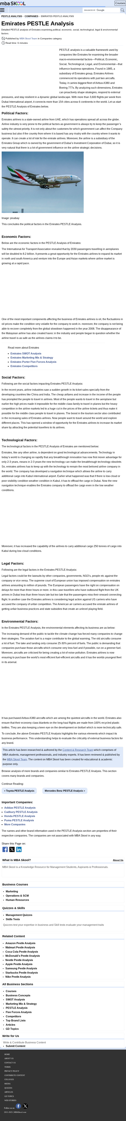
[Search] (123, 10)
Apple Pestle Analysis (18, 964)
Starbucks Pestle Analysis (21, 972)
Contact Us (10, 1063)
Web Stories (10, 1100)
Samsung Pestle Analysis (21, 968)
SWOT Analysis (15, 999)
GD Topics (12, 1028)
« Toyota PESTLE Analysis (19, 790)
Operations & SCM (17, 895)
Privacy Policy (11, 1071)
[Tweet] (12, 851)
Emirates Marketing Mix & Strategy (31, 357)
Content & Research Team (78, 750)
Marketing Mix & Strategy (21, 1003)
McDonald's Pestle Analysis (22, 955)
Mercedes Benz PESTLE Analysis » (65, 790)
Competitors (13, 1016)
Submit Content (15, 1046)
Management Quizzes (19, 915)
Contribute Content (14, 1075)
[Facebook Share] (5, 851)
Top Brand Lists (16, 1020)
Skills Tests (13, 919)
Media (7, 1084)
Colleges (9, 1079)
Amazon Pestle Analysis (20, 943)
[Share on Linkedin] (18, 851)
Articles (10, 1024)
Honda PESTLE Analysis (19, 816)
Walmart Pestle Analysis (20, 947)
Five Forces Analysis (19, 1012)
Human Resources (17, 900)
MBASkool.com (20, 1112)
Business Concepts (18, 995)
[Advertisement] (29, 71)
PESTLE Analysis (17, 1008)
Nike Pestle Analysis (18, 976)
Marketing (12, 891)
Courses (120, 3)
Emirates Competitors (24, 366)
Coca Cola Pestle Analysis (21, 951)
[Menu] (4, 10)
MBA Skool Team (28, 38)
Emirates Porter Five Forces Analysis (33, 362)
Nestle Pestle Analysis (19, 960)
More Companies (14, 824)
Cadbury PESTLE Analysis (21, 812)
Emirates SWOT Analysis (25, 353)
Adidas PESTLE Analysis (20, 807)
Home (7, 1054)
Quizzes (8, 1088)
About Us (118, 860)
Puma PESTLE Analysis (19, 820)
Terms (7, 1067)
